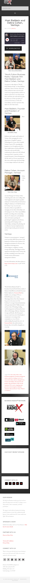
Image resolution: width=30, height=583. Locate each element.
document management (10, 376)
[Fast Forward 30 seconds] (17, 40)
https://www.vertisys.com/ (11, 263)
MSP (18, 383)
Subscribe (17, 42)
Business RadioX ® (15, 2)
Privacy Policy (6, 543)
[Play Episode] (7, 39)
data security (13, 374)
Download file (14, 48)
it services (19, 378)
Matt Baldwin (11, 381)
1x (14, 40)
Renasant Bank (18, 293)
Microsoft (17, 381)
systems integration (13, 387)
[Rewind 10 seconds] (11, 40)
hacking (15, 378)
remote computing (16, 385)
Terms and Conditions (8, 541)
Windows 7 (8, 390)
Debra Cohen (19, 374)
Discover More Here (8, 535)
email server (10, 378)
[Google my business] (12, 559)
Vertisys (18, 388)
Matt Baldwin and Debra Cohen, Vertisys (15, 22)
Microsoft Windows (13, 383)
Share (22, 42)
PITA (10, 385)
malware (15, 380)
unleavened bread (13, 388)
